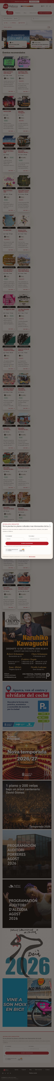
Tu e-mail (31, 536)
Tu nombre (8, 536)
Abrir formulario (32, 556)
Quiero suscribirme (27, 543)
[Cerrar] (49, 525)
